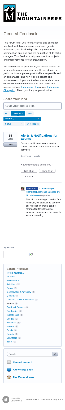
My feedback (32, 124)
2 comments (26, 156)
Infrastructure (13, 315)
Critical (31, 176)
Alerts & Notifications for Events (39, 137)
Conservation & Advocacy (19, 292)
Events (37, 156)
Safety (10, 330)
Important (48, 171)
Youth (9, 342)
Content (10, 296)
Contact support (22, 362)
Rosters (10, 326)
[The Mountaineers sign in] (30, 254)
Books (10, 288)
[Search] (55, 354)
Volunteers (12, 338)
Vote (10, 144)
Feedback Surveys (15, 307)
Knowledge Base (23, 369)
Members (11, 322)
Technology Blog (30, 87)
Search (10, 334)
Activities (11, 284)
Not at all (30, 171)
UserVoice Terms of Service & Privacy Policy (44, 399)
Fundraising (12, 311)
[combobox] (31, 354)
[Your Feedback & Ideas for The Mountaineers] (32, 13)
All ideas (11, 276)
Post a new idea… (15, 273)
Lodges (10, 319)
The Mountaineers (23, 377)
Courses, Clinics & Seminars (20, 299)
